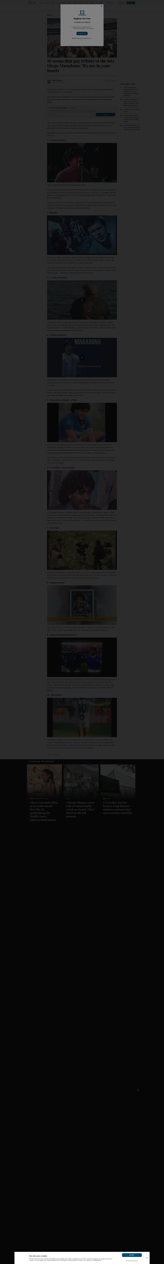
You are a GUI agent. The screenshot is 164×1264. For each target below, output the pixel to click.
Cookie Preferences (132, 1260)
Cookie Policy (97, 1260)
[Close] (147, 1258)
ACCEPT (131, 1255)
